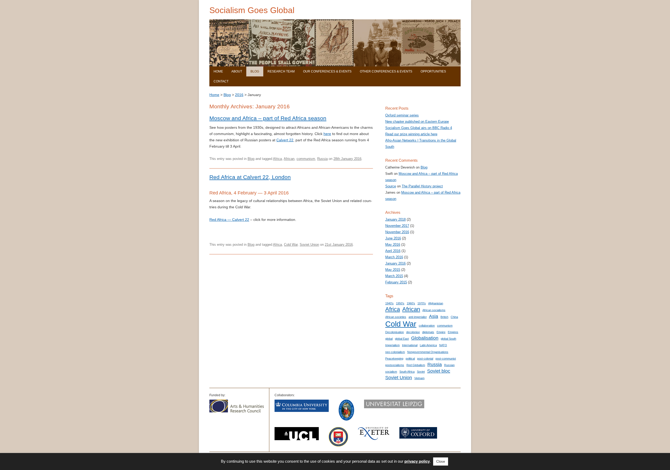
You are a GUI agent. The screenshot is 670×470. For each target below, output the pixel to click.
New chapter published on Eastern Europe (417, 122)
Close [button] (440, 461)
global (389, 338)
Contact (221, 81)
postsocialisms (394, 365)
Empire (441, 332)
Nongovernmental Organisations (427, 352)
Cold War (291, 245)
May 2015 (392, 270)
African (289, 159)
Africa (277, 159)
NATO (443, 345)
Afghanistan (435, 303)
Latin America (428, 345)
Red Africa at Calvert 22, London (250, 177)
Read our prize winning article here (411, 134)
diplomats (428, 332)
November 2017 (397, 226)
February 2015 (396, 282)
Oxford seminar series (402, 115)
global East (402, 338)
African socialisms (433, 310)
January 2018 (395, 219)
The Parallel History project (422, 186)
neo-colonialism (395, 352)
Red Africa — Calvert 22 (229, 219)
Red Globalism (415, 365)
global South (448, 338)
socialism (391, 371)
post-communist (446, 358)
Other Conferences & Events (386, 71)
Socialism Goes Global (251, 10)
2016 (239, 95)
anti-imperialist (418, 316)
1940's (389, 303)
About (236, 71)
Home (218, 71)
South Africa (407, 371)
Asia (433, 316)
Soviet (421, 371)
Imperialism (392, 345)
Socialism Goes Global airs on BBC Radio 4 (418, 128)
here (327, 134)
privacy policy (417, 461)
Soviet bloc (438, 371)
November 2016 (397, 232)
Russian (449, 365)
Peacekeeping (394, 358)
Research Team (281, 71)
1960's (411, 303)
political (410, 358)
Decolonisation (394, 332)
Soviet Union (309, 245)
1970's (421, 303)
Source (390, 186)
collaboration (427, 325)
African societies (395, 316)
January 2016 (395, 263)
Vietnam (419, 378)
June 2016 (393, 238)
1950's (400, 303)
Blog (254, 71)
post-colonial (425, 358)
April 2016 (392, 251)
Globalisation (424, 338)
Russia (322, 159)
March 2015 (394, 276)
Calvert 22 (284, 140)
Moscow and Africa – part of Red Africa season (267, 118)
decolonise (413, 332)
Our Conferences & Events (327, 71)
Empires (453, 332)
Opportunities (433, 71)
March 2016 (394, 257)
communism (306, 159)
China (454, 316)
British (444, 316)
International (409, 345)
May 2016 (392, 245)
